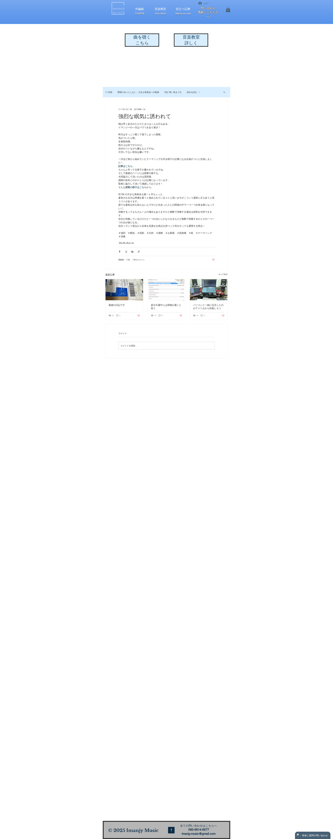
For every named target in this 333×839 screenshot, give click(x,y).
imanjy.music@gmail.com (199, 833)
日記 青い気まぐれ (173, 92)
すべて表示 (223, 274)
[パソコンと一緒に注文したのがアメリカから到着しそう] (209, 289)
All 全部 (108, 92)
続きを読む (192, 92)
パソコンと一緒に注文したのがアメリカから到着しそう (208, 306)
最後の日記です (117, 305)
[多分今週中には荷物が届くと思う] (166, 289)
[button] (228, 9)
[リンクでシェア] (138, 251)
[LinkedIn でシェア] (132, 251)
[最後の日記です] (124, 289)
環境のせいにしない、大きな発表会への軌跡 (138, 92)
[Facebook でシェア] (119, 251)
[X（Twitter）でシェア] (126, 251)
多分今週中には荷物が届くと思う (166, 306)
